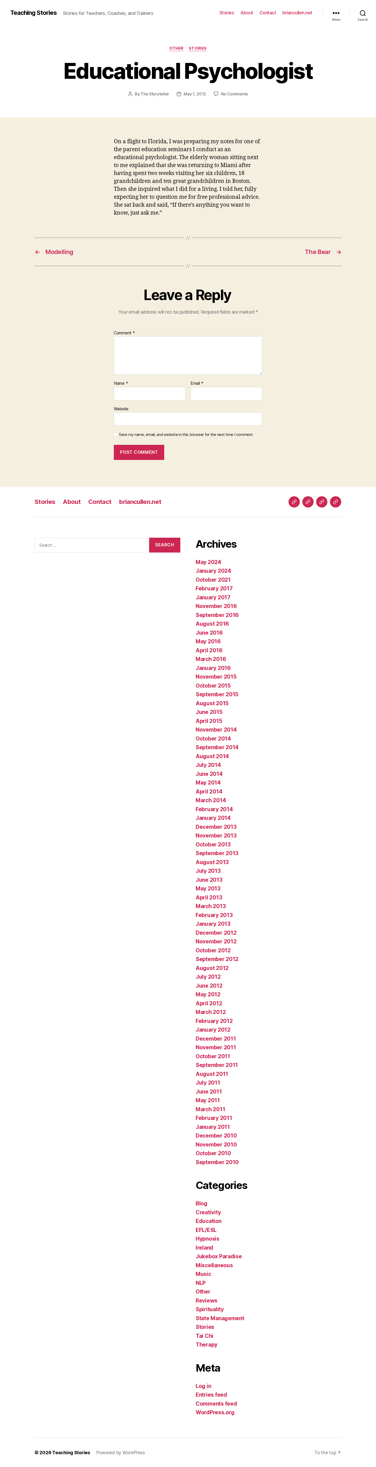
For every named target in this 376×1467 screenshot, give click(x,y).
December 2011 (216, 1038)
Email (197, 383)
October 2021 (213, 580)
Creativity (208, 1212)
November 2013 (216, 835)
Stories (226, 12)
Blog (201, 1203)
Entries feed (211, 1395)
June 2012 (209, 986)
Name (121, 383)
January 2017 (213, 597)
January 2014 (213, 818)
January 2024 (213, 571)
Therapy (206, 1344)
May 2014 (208, 782)
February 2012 (214, 1021)
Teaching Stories (33, 13)
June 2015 (209, 712)
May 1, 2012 (195, 93)
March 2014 (211, 800)
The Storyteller (155, 93)
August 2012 (212, 968)
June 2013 (209, 880)
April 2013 (209, 897)
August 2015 (212, 703)
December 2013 (216, 827)
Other (176, 48)
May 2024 (208, 562)
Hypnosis (207, 1239)
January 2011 (213, 1127)
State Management (220, 1318)
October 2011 (213, 1056)
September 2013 (217, 853)
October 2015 (213, 685)
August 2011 (212, 1074)
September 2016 (217, 615)
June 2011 (209, 1091)
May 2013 (208, 888)
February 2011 (214, 1118)
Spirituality (210, 1309)
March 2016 (211, 659)
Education (209, 1221)
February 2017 (214, 588)
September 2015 (217, 694)
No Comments (234, 93)
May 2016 (208, 641)
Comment (124, 333)
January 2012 (213, 1030)
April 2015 (209, 721)
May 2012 (208, 994)
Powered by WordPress (120, 1452)
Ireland (204, 1247)
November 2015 (216, 677)
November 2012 (216, 941)
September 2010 (217, 1162)
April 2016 (209, 650)
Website (121, 408)
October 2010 (213, 1153)
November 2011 (216, 1047)
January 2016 (213, 668)
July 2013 (208, 871)
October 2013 (213, 844)
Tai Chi (204, 1336)
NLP (201, 1283)
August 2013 (212, 862)
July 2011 (208, 1082)
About (246, 12)
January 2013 (213, 924)
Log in (203, 1386)
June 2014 (209, 774)
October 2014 (213, 738)
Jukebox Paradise (219, 1256)
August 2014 (212, 756)
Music (203, 1274)
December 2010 (216, 1135)
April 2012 (209, 1003)
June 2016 (209, 633)
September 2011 (217, 1065)
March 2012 (211, 1012)
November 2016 (216, 606)
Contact (268, 12)
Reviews (206, 1300)
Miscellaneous (214, 1265)
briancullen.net (297, 12)
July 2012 (208, 977)
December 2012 (216, 933)
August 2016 (212, 624)
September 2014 (217, 747)
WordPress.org (215, 1412)
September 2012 (217, 959)
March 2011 (210, 1109)
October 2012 (213, 950)
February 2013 (214, 915)
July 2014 (208, 765)
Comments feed (216, 1403)
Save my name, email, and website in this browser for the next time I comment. (186, 434)
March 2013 (211, 906)
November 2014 (216, 729)
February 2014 (214, 809)
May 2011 (208, 1100)
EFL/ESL (206, 1230)
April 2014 (209, 791)
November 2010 (216, 1144)
